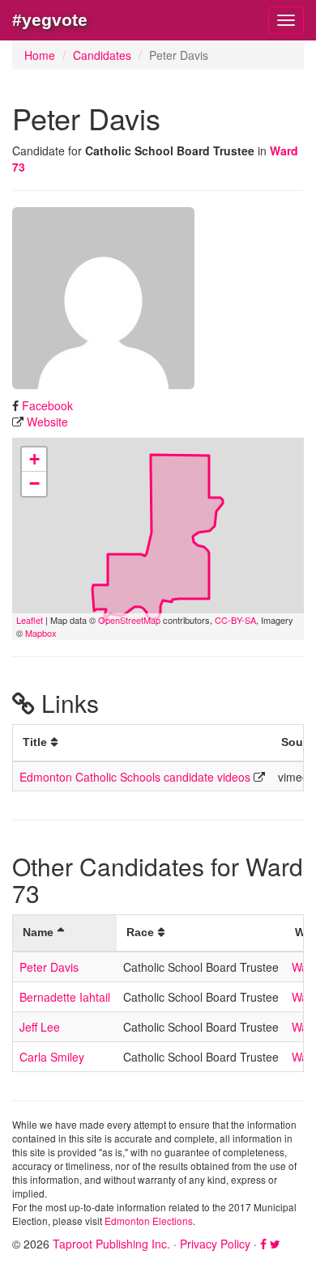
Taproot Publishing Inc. (111, 1244)
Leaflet (29, 619)
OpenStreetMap (129, 619)
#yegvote (50, 20)
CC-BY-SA (235, 619)
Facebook (47, 405)
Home (39, 55)
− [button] (34, 483)
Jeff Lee (39, 1027)
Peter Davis (49, 967)
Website (47, 421)
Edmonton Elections (149, 1220)
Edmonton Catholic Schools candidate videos (134, 777)
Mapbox (41, 632)
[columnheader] (142, 743)
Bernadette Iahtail (64, 997)
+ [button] (34, 459)
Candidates (102, 55)
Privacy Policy (215, 1244)
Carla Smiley (51, 1057)
